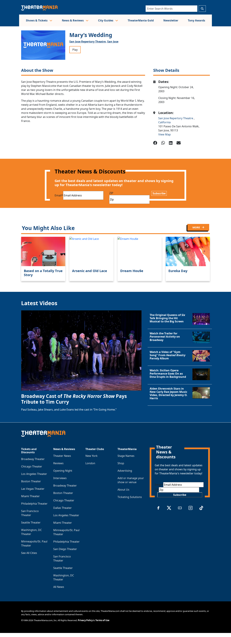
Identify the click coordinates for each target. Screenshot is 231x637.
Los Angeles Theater (34, 474)
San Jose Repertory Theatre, (88, 41)
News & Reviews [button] (73, 20)
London (90, 463)
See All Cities (29, 553)
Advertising (125, 471)
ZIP (111, 193)
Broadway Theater (33, 459)
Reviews (58, 463)
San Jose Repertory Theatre (176, 118)
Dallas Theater (62, 508)
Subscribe (159, 193)
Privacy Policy (85, 620)
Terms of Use (102, 620)
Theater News (62, 456)
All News (58, 587)
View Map (164, 134)
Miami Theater (30, 496)
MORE (196, 227)
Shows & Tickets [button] (37, 20)
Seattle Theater (31, 522)
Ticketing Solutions (130, 497)
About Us (123, 489)
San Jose (112, 41)
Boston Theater (31, 481)
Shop (121, 463)
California (164, 122)
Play (75, 50)
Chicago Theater (31, 466)
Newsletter (170, 20)
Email (59, 195)
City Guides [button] (106, 20)
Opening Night (62, 471)
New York (91, 456)
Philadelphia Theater (34, 503)
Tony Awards (196, 20)
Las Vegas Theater (32, 489)
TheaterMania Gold (141, 20)
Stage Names (126, 456)
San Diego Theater (65, 549)
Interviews (60, 478)
